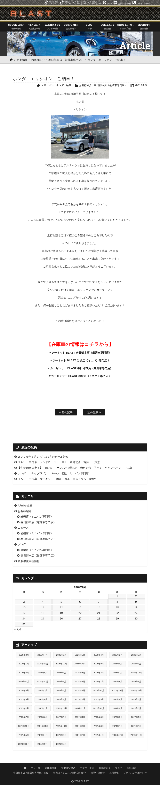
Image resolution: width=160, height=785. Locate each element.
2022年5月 (61, 717)
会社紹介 (131, 768)
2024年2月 (61, 690)
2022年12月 (61, 708)
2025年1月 (117, 672)
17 (24, 612)
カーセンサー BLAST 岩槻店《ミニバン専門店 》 (81, 376)
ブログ (22, 544)
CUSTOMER (70, 26)
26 (61, 618)
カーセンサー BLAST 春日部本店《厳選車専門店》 (81, 368)
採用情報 (114, 772)
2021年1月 (99, 735)
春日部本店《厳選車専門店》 (66, 59)
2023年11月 (117, 690)
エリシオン (47, 85)
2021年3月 (61, 735)
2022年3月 (99, 717)
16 (136, 607)
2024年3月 (42, 690)
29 (117, 618)
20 (80, 612)
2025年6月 (24, 672)
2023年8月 (42, 699)
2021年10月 (61, 726)
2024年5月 (136, 681)
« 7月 (17, 629)
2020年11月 (136, 735)
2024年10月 (42, 681)
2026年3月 (117, 655)
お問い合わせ (98, 772)
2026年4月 (99, 655)
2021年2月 (80, 735)
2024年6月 (117, 681)
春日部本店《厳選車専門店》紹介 (30, 772)
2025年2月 (99, 672)
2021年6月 (136, 726)
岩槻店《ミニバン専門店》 (36, 516)
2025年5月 (42, 672)
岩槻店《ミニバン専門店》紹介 (69, 772)
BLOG (89, 26)
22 (117, 612)
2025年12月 (42, 663)
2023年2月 (24, 708)
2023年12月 (98, 690)
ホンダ (60, 85)
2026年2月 (136, 655)
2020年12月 (117, 735)
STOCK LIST (16, 26)
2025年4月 (61, 672)
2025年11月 (61, 663)
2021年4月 (42, 735)
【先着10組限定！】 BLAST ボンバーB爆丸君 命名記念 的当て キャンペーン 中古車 (75, 467)
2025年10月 (80, 663)
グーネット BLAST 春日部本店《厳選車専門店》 (81, 352)
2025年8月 (117, 663)
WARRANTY (52, 26)
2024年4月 (24, 690)
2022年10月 (98, 708)
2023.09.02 (141, 85)
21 (98, 612)
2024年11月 (23, 681)
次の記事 (93, 412)
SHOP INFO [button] (124, 26)
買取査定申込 (68, 768)
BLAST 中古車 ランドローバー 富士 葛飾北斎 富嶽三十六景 (59, 462)
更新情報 (22, 59)
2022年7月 (24, 717)
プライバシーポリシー (135, 772)
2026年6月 (61, 655)
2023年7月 (61, 699)
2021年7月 (117, 726)
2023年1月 (42, 708)
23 (136, 612)
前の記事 (67, 412)
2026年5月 (80, 655)
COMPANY (107, 26)
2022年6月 (42, 717)
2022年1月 (136, 717)
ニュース (23, 527)
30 (136, 618)
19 (61, 612)
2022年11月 (80, 708)
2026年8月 (24, 655)
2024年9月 (61, 681)
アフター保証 (87, 768)
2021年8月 (99, 726)
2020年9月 (42, 744)
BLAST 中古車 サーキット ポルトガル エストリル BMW (57, 478)
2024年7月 (99, 681)
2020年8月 (61, 744)
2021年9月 (80, 726)
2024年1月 (80, 690)
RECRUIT (144, 26)
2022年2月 (117, 717)
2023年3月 (136, 699)
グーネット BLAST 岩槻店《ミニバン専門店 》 (81, 360)
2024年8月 (80, 681)
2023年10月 (136, 690)
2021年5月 (24, 735)
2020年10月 (23, 744)
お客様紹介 (38, 59)
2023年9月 (24, 699)
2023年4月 (117, 699)
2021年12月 (23, 726)
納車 (68, 85)
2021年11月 (42, 726)
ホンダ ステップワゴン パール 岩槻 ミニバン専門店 (53, 473)
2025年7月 (136, 663)
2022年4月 (80, 717)
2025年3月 (80, 672)
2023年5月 (99, 699)
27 (80, 618)
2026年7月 (42, 655)
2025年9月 (99, 663)
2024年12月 (136, 672)
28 (98, 618)
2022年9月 (117, 708)
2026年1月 (24, 663)
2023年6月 (80, 699)
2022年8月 (136, 708)
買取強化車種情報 (29, 561)
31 (24, 624)
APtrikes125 (25, 505)
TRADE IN (34, 26)
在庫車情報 (51, 768)
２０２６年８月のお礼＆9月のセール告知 (43, 456)
